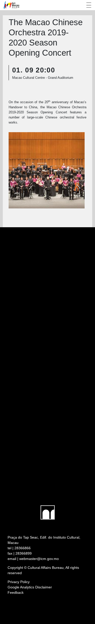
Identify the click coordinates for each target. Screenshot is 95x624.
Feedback (16, 592)
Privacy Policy (19, 582)
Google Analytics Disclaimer (30, 587)
